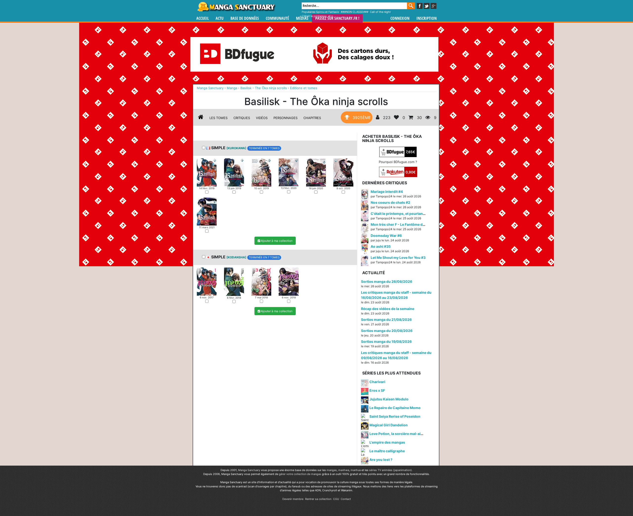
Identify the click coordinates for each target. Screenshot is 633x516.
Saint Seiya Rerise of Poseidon (394, 416)
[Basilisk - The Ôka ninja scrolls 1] (207, 172)
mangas (332, 470)
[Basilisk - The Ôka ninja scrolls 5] (316, 172)
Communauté (277, 18)
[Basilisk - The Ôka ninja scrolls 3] (261, 172)
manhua (356, 470)
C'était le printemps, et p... (318, 16)
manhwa (343, 470)
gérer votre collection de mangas (300, 474)
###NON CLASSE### (354, 12)
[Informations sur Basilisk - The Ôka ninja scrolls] (200, 118)
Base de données (244, 18)
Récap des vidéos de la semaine (387, 309)
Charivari (377, 382)
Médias (302, 18)
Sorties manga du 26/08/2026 (386, 281)
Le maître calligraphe (387, 451)
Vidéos (262, 118)
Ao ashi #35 (381, 246)
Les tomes (218, 118)
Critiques (241, 118)
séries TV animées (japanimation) (390, 470)
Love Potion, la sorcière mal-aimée (398, 434)
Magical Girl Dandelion (388, 425)
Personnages (285, 118)
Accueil (202, 18)
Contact (346, 499)
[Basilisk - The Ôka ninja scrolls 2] (234, 172)
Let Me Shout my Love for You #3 (398, 257)
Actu (220, 18)
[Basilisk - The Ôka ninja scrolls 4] (288, 172)
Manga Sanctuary (249, 470)
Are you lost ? (380, 459)
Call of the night (380, 12)
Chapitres (312, 118)
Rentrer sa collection (318, 499)
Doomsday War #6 (386, 235)
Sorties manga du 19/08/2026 (386, 341)
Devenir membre (292, 499)
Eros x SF (377, 390)
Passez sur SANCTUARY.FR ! (337, 18)
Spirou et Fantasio (327, 12)
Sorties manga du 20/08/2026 (386, 331)
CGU (336, 499)
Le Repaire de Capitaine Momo (395, 408)
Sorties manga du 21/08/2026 (386, 319)
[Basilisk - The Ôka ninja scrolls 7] (207, 211)
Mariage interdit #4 (387, 191)
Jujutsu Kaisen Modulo (388, 399)
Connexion (399, 18)
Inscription (426, 18)
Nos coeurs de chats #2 (390, 202)
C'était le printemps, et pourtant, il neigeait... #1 (410, 213)
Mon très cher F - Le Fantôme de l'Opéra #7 (406, 224)
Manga (236, 6)
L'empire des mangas (387, 442)
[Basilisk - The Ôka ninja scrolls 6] (343, 172)
